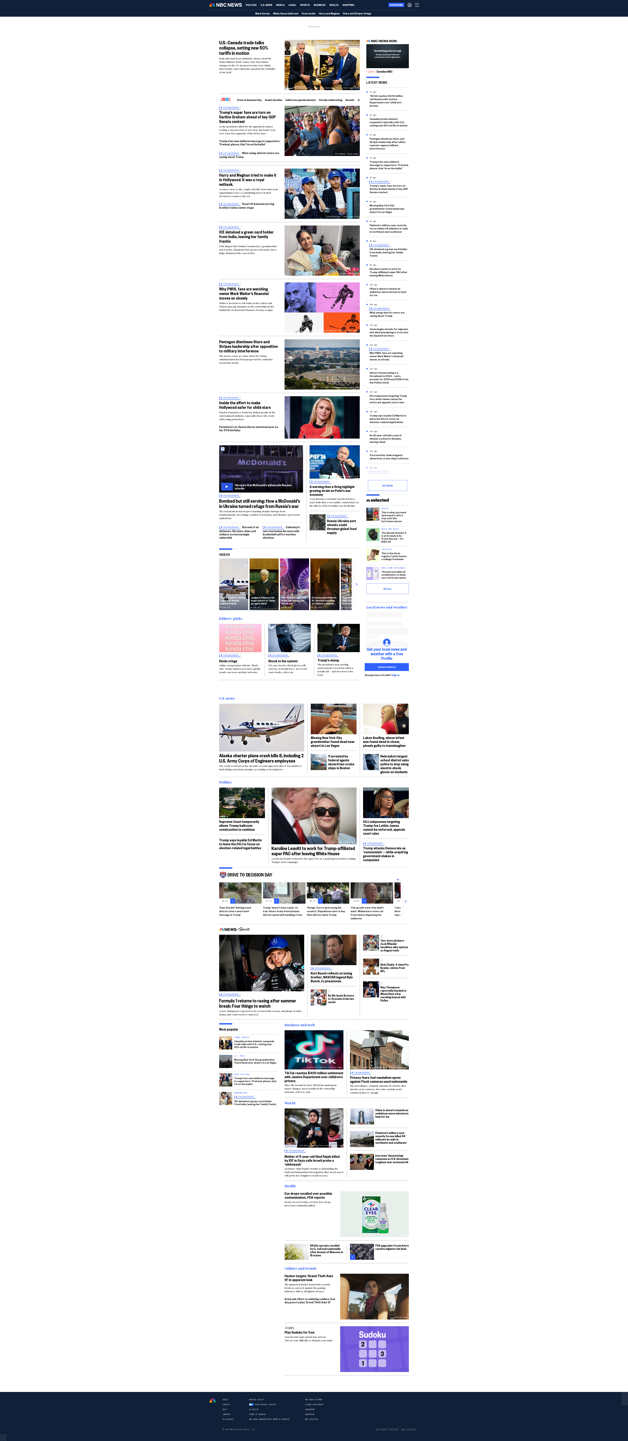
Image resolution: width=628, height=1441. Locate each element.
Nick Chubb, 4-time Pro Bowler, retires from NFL (394, 968)
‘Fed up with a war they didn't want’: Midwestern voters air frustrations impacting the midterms (367, 913)
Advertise (310, 1414)
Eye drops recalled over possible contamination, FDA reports (308, 1195)
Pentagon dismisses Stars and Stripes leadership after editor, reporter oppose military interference (388, 143)
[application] (322, 417)
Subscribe (310, 1409)
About (225, 1399)
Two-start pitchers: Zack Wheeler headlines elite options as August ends (394, 945)
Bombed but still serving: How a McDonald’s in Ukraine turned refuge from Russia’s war (259, 503)
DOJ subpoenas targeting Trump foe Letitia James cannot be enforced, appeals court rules (388, 399)
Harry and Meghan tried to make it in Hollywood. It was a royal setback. (247, 179)
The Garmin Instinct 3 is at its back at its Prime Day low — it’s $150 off (393, 537)
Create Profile (387, 667)
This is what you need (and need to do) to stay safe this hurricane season (393, 517)
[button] (292, 5)
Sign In (396, 675)
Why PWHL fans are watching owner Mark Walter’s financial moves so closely (244, 293)
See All (387, 588)
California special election (300, 100)
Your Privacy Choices (265, 1404)
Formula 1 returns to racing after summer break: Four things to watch (257, 1003)
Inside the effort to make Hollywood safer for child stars (245, 405)
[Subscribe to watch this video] (261, 469)
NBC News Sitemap (313, 1399)
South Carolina (273, 100)
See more (387, 485)
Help (225, 1409)
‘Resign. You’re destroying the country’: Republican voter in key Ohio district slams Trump (326, 911)
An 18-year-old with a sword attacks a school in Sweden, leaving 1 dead (385, 438)
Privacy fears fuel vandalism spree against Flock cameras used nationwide (378, 1079)
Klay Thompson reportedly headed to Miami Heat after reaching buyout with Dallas (393, 993)
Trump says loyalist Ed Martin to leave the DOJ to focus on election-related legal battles (388, 419)
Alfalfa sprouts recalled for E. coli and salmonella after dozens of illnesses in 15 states (326, 1250)
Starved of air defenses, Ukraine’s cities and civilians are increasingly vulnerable (239, 532)
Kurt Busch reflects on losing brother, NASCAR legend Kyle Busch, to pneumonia (332, 977)
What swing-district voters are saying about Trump (387, 314)
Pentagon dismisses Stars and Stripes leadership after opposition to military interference (248, 346)
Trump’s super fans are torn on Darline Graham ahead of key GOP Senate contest (247, 117)
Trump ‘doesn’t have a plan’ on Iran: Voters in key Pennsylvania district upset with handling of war (282, 911)
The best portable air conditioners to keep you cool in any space (393, 574)
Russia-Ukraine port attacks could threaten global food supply (342, 526)
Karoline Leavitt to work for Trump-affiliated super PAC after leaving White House (388, 272)
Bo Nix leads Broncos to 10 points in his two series (341, 998)
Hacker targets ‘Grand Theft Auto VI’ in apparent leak (309, 1277)
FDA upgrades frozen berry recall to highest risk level (392, 1246)
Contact (226, 1404)
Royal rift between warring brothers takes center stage (246, 205)
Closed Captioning (314, 1404)
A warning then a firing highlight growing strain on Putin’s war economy (332, 490)
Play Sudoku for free (299, 1332)
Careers (226, 1414)
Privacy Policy (256, 1399)
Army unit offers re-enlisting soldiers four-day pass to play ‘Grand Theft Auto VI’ (310, 1300)
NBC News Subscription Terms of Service (269, 1419)
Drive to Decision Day (249, 100)
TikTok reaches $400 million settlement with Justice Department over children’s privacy (386, 100)
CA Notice (254, 1409)
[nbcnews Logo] (212, 1400)
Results (350, 100)
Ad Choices (228, 1419)
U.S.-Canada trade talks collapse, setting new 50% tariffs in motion (243, 47)
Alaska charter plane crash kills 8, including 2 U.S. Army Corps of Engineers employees (261, 758)
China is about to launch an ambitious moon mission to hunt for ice (388, 292)
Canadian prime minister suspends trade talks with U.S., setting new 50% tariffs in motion (389, 122)
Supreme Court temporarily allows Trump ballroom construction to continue (239, 825)
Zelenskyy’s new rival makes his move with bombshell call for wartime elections (281, 532)
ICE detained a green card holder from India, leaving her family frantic (246, 236)
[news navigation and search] (417, 5)
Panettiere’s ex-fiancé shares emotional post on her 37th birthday (248, 428)
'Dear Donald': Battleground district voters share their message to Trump (235, 911)
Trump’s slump (328, 660)
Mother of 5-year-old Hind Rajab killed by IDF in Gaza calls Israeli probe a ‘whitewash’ (312, 1160)
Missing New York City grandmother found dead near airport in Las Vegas (387, 209)
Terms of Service (257, 1414)
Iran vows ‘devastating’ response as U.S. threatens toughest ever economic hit (392, 1159)
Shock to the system (283, 661)
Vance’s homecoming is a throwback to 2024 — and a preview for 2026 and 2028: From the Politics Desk (389, 377)
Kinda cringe (228, 661)
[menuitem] (251, 5)
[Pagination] (397, 879)
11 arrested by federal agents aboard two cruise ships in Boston (389, 456)
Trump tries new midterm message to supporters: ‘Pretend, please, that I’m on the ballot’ (249, 142)
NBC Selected (311, 1419)
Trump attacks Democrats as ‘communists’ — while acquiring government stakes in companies (385, 854)
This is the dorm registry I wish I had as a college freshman (394, 556)
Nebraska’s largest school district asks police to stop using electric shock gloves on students (394, 764)
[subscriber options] (409, 5)
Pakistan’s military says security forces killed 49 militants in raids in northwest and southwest (389, 228)
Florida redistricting (330, 100)
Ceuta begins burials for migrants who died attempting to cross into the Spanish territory (389, 332)
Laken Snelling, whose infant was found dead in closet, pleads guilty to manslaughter (384, 741)
